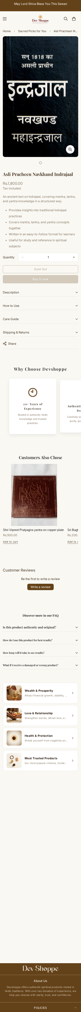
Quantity (9, 257)
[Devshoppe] (40, 18)
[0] (74, 18)
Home (7, 31)
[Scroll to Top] (74, 992)
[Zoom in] (70, 149)
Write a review (40, 587)
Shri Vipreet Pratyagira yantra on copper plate (33, 530)
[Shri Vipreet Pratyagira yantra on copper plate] (34, 495)
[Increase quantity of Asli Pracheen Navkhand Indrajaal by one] (74, 257)
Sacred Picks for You (32, 31)
